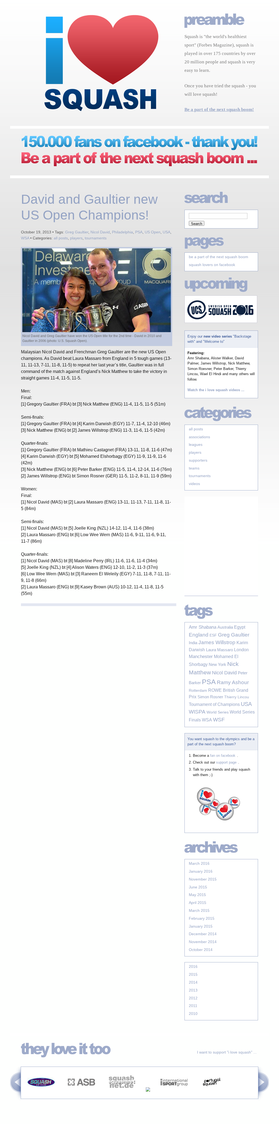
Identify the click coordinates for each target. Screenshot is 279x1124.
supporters (198, 460)
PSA (138, 232)
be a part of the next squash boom (218, 257)
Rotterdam (198, 690)
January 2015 (201, 926)
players (76, 238)
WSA (25, 238)
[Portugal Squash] (211, 1096)
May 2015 (197, 895)
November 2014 (203, 942)
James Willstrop (216, 642)
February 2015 (201, 918)
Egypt (239, 627)
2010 (193, 1013)
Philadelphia (122, 232)
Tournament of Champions (214, 704)
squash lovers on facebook (212, 265)
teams (194, 468)
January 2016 (201, 871)
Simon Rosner (210, 697)
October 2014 (201, 949)
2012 (193, 998)
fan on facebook (222, 756)
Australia (225, 627)
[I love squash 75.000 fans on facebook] (134, 166)
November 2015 (203, 879)
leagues (195, 444)
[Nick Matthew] (148, 1096)
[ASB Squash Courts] (81, 1096)
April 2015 (197, 902)
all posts (61, 238)
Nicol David (100, 232)
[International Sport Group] (174, 1096)
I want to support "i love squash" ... (227, 1052)
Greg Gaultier (76, 232)
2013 (193, 990)
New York (217, 664)
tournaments (96, 238)
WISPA (197, 712)
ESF (213, 635)
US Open (152, 232)
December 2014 (203, 934)
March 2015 (199, 910)
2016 (193, 966)
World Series (218, 712)
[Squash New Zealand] (41, 1096)
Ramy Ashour (233, 682)
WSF (219, 719)
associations (199, 437)
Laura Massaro (219, 650)
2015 (193, 974)
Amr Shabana (202, 627)
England (198, 635)
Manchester (201, 656)
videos (194, 483)
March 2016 (199, 863)
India (193, 643)
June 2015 (198, 887)
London (241, 649)
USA (166, 232)
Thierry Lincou (236, 697)
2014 (193, 982)
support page (226, 762)
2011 (193, 1005)
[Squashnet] (122, 1096)
